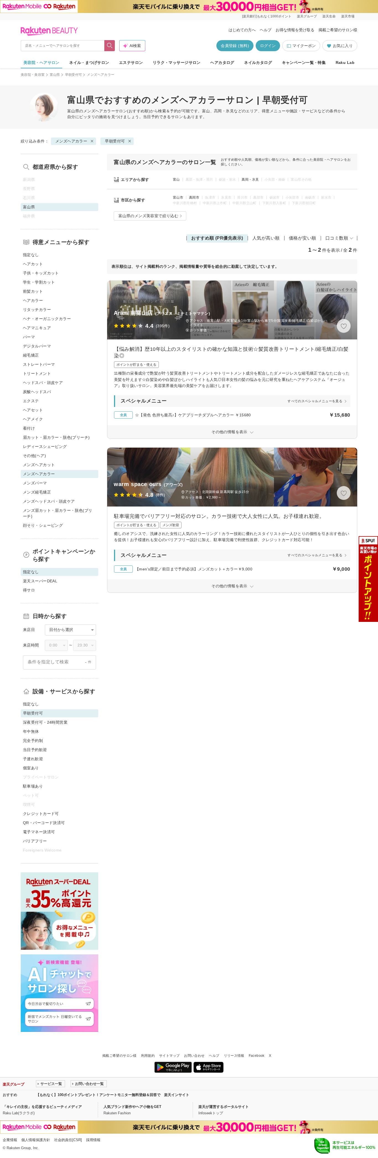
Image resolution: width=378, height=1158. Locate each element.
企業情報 (10, 1140)
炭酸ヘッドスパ (37, 392)
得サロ (29, 590)
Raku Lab (345, 62)
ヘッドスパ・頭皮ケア (43, 382)
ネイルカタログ (258, 62)
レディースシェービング (45, 446)
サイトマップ (169, 1056)
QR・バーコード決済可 (44, 823)
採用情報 (93, 1140)
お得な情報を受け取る (295, 30)
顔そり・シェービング (43, 525)
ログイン (268, 45)
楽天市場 (347, 16)
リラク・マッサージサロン (177, 62)
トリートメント (37, 373)
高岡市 (194, 197)
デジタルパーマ (37, 346)
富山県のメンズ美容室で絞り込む (148, 216)
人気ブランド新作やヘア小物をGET (132, 1107)
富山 (176, 179)
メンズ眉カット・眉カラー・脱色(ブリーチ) (57, 513)
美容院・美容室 (33, 75)
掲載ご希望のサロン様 (338, 30)
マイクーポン (304, 45)
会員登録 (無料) (235, 45)
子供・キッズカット (41, 273)
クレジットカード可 (41, 813)
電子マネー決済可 (39, 832)
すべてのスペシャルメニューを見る (315, 401)
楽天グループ (307, 16)
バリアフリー (35, 841)
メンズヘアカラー (99, 111)
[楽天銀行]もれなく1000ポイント (266, 16)
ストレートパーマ (39, 364)
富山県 (55, 75)
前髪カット (33, 291)
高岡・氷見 (250, 179)
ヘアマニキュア (37, 328)
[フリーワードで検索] (109, 45)
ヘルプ (265, 30)
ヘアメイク (33, 419)
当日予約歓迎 (35, 749)
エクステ (31, 401)
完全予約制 (33, 740)
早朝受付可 (73, 75)
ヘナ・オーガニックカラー (47, 318)
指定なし (31, 255)
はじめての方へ (242, 30)
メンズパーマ (35, 483)
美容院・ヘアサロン (41, 62)
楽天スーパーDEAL (40, 581)
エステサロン (131, 62)
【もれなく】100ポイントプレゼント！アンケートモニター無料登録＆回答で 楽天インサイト (112, 1095)
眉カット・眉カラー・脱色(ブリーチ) (56, 437)
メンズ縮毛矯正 (37, 492)
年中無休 (31, 731)
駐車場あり (33, 786)
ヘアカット (33, 264)
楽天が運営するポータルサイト (223, 1107)
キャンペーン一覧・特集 (304, 62)
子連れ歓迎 (33, 759)
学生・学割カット (39, 282)
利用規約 (148, 1056)
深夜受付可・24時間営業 (45, 722)
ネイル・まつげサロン (89, 62)
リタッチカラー (37, 309)
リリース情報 (234, 1056)
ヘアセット (33, 410)
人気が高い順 (266, 238)
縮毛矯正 (31, 355)
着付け (29, 428)
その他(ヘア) (34, 455)
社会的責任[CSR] (68, 1140)
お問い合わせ (194, 1056)
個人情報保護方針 (35, 1140)
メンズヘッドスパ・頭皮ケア (49, 501)
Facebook (257, 1056)
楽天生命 (329, 16)
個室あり (31, 768)
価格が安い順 (302, 238)
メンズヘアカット (39, 465)
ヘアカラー (33, 300)
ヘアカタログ (222, 62)
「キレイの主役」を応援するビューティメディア (42, 1107)
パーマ (29, 337)
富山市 (178, 197)
